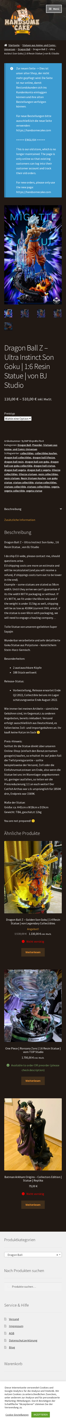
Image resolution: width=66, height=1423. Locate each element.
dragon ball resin (14, 461)
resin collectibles (48, 474)
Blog (12, 1347)
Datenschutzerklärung (23, 1340)
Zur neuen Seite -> (27, 68)
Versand (14, 1319)
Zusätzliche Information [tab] (19, 520)
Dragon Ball (24, 49)
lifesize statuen (28, 474)
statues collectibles (38, 486)
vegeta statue (34, 490)
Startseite (14, 45)
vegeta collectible (14, 490)
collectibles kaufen (46, 453)
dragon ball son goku (37, 461)
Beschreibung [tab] (12, 509)
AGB (11, 1333)
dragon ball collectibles (17, 457)
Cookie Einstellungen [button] (17, 1414)
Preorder (37, 445)
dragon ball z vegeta (39, 470)
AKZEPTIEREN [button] (41, 1414)
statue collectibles (45, 482)
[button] (56, 211)
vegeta (55, 486)
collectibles (27, 453)
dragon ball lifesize (44, 457)
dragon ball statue (44, 465)
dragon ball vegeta (15, 470)
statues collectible (15, 486)
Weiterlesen (33, 952)
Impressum (16, 1326)
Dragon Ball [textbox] (32, 1255)
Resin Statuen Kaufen (33, 478)
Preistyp (9, 413)
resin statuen (12, 478)
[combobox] (33, 1254)
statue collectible (23, 482)
